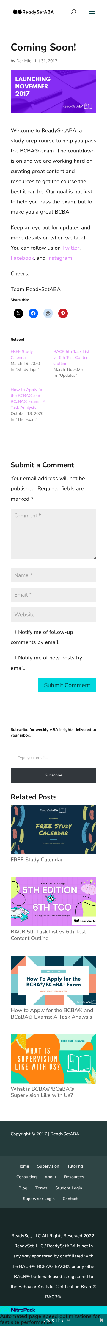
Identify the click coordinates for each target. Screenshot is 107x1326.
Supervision (48, 1166)
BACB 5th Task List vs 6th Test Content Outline (72, 357)
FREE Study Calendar (22, 354)
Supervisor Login (39, 1199)
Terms (41, 1188)
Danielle (23, 61)
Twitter (70, 247)
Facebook (22, 258)
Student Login (68, 1188)
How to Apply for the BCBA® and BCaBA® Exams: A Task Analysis (28, 398)
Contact (70, 1199)
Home (23, 1166)
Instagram (59, 258)
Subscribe (53, 775)
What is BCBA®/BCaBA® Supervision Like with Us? (42, 1092)
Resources (74, 1177)
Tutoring (75, 1166)
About (50, 1177)
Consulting (26, 1177)
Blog (22, 1188)
